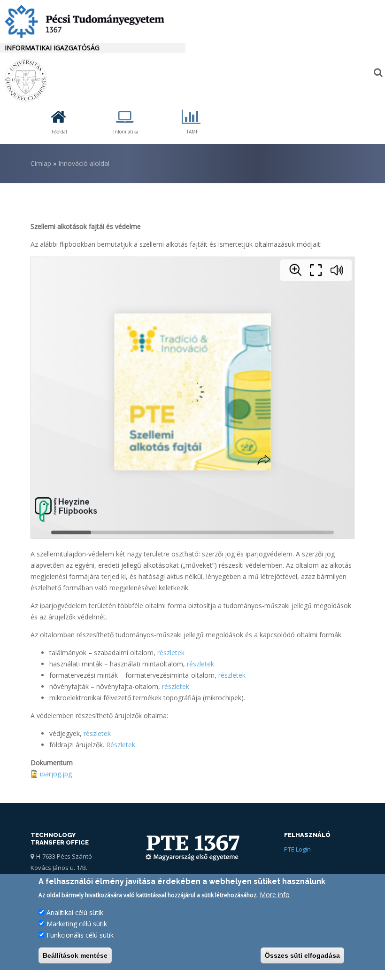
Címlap (41, 163)
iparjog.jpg (56, 773)
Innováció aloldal (83, 163)
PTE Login (297, 849)
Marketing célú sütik (76, 923)
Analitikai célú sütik (74, 912)
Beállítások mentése (75, 955)
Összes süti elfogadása (302, 955)
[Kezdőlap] (92, 21)
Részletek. (121, 744)
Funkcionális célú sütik (80, 935)
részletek (171, 652)
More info (275, 894)
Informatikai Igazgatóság (52, 47)
